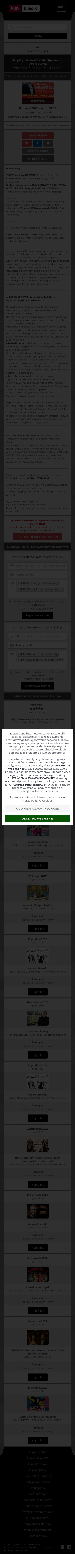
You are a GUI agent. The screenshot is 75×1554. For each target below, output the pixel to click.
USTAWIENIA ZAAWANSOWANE (37, 808)
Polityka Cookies (41, 800)
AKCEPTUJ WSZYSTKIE (37, 818)
